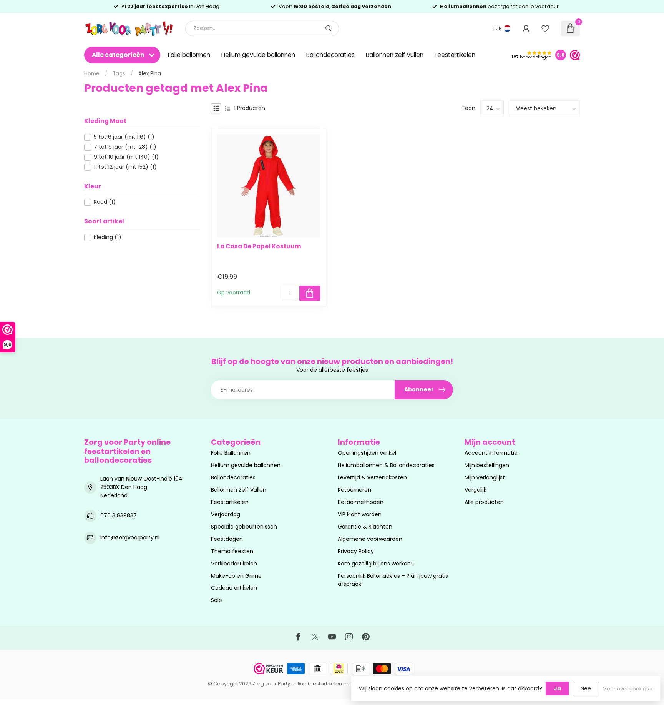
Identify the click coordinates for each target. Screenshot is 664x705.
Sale (216, 600)
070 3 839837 (118, 515)
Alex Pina (149, 73)
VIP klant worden (360, 514)
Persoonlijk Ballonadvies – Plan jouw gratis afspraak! (393, 580)
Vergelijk (475, 490)
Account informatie (491, 453)
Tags (119, 73)
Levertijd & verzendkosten (372, 477)
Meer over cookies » (627, 688)
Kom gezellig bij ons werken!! (376, 563)
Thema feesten (232, 551)
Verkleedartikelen (234, 563)
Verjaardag (225, 514)
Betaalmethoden (360, 502)
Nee (586, 688)
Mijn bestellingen (487, 465)
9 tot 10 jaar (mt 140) (126, 157)
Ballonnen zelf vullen (394, 55)
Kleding (107, 237)
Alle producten (484, 502)
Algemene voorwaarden (370, 539)
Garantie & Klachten (365, 526)
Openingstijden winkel (367, 453)
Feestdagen (227, 539)
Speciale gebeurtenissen (244, 526)
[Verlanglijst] (545, 28)
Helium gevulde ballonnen (258, 55)
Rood (105, 202)
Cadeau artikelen (234, 588)
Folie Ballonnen (231, 453)
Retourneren (354, 490)
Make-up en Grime (236, 576)
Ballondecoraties (330, 55)
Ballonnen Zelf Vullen (238, 490)
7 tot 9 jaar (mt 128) (125, 147)
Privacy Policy (356, 551)
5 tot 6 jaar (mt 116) (124, 137)
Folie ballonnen (189, 55)
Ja (557, 688)
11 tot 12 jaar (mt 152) (125, 167)
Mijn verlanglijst (485, 477)
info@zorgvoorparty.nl (129, 537)
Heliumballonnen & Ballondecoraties (386, 465)
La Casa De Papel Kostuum (259, 246)
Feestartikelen (455, 55)
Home (92, 73)
